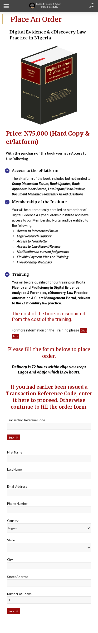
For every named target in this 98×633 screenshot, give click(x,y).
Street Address (17, 577)
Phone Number (17, 503)
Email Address (17, 486)
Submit (13, 437)
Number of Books (19, 594)
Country (13, 521)
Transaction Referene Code (26, 420)
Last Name (14, 469)
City (10, 560)
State (11, 540)
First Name (14, 452)
